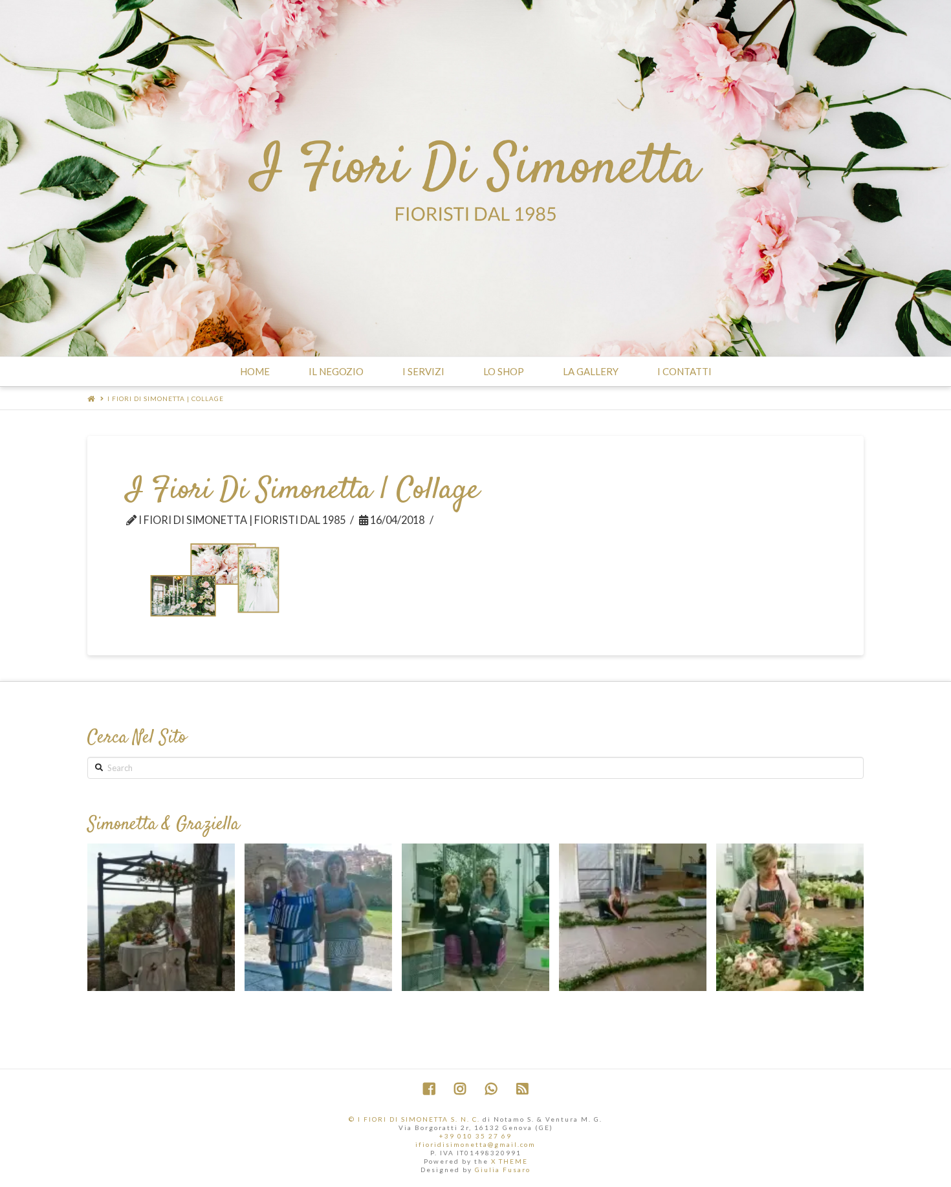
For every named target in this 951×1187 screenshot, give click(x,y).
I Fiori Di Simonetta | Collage (165, 398)
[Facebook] (429, 1089)
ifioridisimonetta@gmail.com (475, 1144)
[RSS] (522, 1089)
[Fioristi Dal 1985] (475, 178)
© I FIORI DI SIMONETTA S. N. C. (414, 1119)
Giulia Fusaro (502, 1169)
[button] (465, 1009)
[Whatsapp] (491, 1089)
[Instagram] (460, 1089)
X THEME (509, 1161)
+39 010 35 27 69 (475, 1136)
